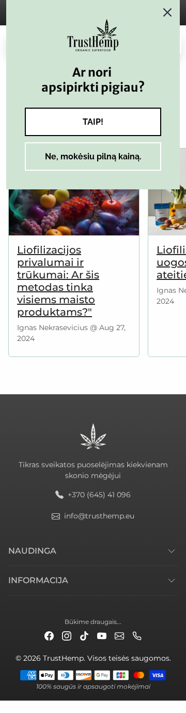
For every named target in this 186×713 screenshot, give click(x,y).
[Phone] (137, 635)
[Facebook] (49, 635)
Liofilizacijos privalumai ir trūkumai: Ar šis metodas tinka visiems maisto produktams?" (58, 281)
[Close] (167, 12)
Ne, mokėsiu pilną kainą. (93, 156)
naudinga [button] (32, 551)
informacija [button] (38, 580)
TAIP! (93, 122)
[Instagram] (66, 635)
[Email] (119, 635)
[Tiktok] (84, 635)
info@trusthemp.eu (99, 516)
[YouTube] (102, 635)
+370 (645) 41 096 (99, 494)
